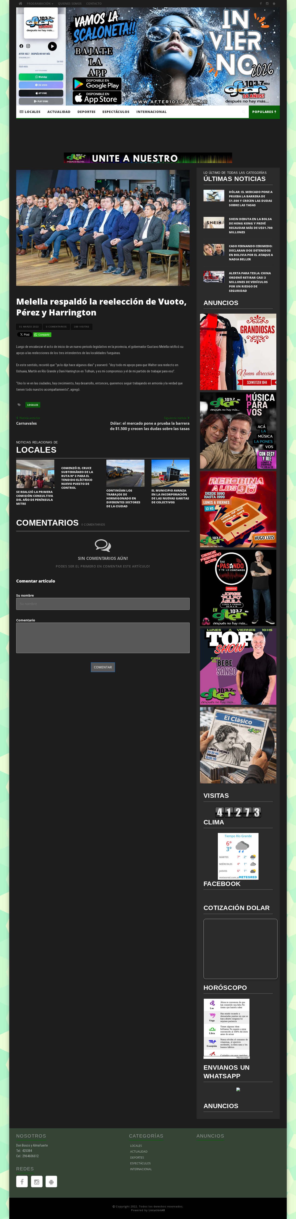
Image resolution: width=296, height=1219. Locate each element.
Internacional (151, 111)
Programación (39, 4)
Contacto (94, 4)
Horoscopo (242, 1057)
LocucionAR (157, 1210)
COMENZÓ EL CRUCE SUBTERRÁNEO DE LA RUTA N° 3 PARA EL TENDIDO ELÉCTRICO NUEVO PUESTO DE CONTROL (77, 478)
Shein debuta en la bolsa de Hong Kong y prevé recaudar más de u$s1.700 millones (251, 225)
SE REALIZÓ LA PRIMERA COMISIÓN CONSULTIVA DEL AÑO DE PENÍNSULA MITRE (34, 498)
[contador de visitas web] (238, 812)
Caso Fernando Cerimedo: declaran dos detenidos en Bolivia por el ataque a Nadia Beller (251, 252)
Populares (263, 111)
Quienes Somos (70, 4)
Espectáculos (116, 111)
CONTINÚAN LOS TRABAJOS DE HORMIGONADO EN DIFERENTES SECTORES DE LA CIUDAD (123, 498)
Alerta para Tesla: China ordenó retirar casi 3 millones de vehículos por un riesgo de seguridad (250, 282)
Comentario (25, 620)
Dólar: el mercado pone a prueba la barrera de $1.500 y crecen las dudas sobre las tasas (250, 198)
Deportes (86, 111)
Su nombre (25, 595)
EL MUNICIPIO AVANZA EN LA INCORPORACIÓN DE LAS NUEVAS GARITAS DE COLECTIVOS (170, 496)
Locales (32, 111)
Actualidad (59, 111)
